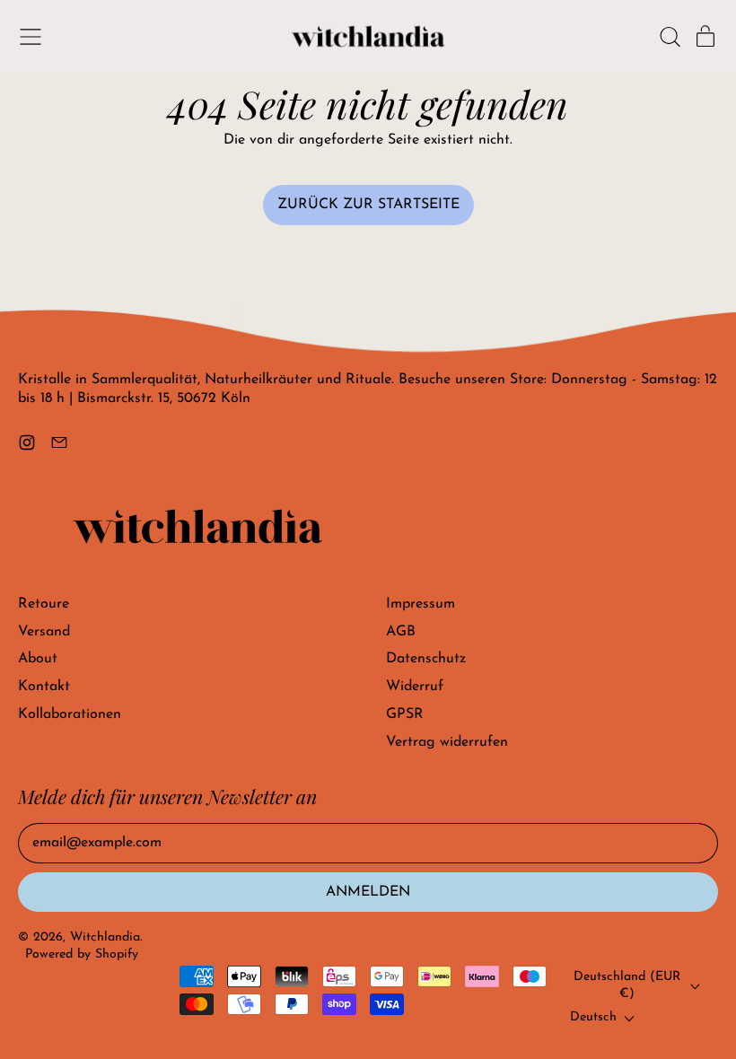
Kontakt (44, 686)
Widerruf (414, 686)
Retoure (43, 604)
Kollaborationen (69, 714)
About (37, 659)
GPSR (405, 714)
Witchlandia (105, 937)
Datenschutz (426, 659)
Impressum (420, 604)
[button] (669, 36)
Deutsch (593, 1017)
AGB (401, 632)
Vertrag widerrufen (447, 742)
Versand (44, 632)
